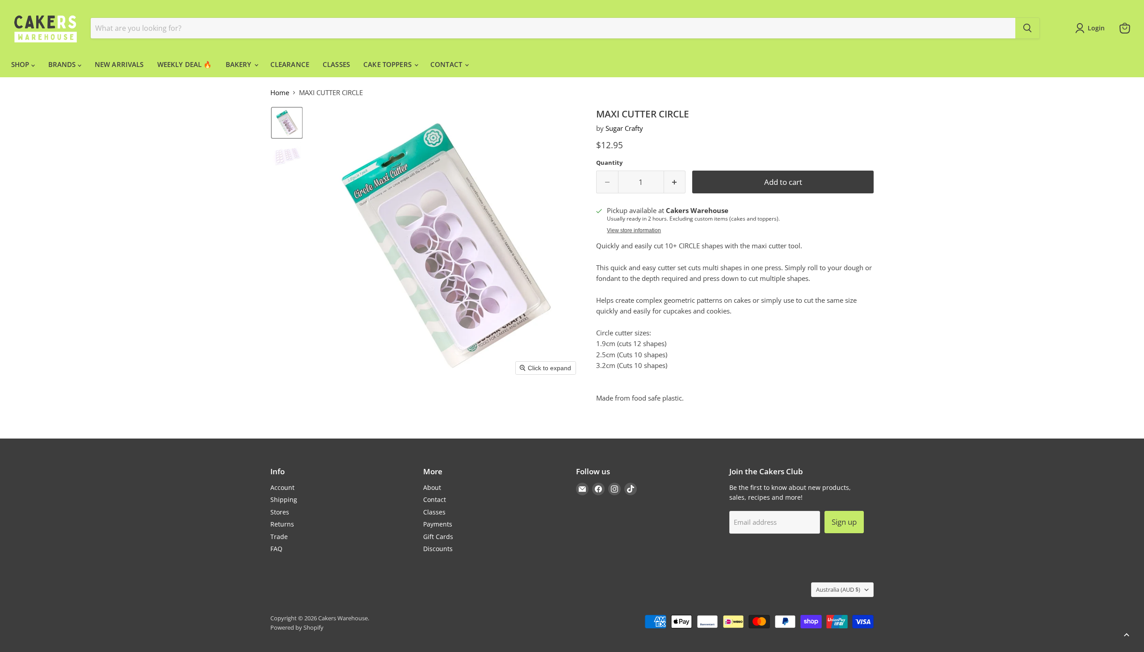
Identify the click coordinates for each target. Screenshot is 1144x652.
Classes (434, 512)
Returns (282, 524)
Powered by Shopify (297, 627)
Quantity (609, 162)
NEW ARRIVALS (119, 64)
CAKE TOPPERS (388, 64)
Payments (437, 524)
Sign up (844, 522)
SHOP (21, 64)
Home (279, 92)
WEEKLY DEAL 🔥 (184, 64)
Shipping (283, 499)
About (432, 487)
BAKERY (239, 64)
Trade (279, 536)
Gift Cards (438, 536)
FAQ (276, 548)
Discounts (438, 548)
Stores (279, 512)
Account (282, 487)
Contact (434, 499)
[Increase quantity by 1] (675, 182)
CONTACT (447, 64)
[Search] (1027, 28)
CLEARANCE (289, 64)
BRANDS (63, 64)
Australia (838, 589)
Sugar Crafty (624, 128)
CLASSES (336, 64)
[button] (287, 123)
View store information (634, 230)
